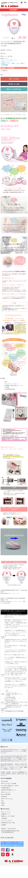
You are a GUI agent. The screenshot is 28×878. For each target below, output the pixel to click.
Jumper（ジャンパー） (7, 61)
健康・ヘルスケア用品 (18, 63)
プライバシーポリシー (7, 820)
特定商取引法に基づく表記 (8, 822)
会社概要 (3, 825)
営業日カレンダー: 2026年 (8, 816)
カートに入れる (14, 79)
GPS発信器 (4, 796)
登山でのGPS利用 (5, 794)
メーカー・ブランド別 (6, 60)
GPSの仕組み (4, 781)
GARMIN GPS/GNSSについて (8, 790)
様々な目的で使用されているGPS (9, 785)
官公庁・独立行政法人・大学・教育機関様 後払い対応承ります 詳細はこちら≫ (12, 844)
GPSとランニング (5, 792)
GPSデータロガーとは (7, 798)
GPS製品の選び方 (5, 788)
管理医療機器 (4, 65)
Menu (25, 0)
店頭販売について (5, 814)
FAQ (2, 801)
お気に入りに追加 (14, 84)
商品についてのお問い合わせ (14, 89)
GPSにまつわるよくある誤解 (8, 783)
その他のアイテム (5, 63)
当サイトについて (5, 811)
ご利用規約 (4, 818)
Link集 (2, 805)
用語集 (3, 803)
